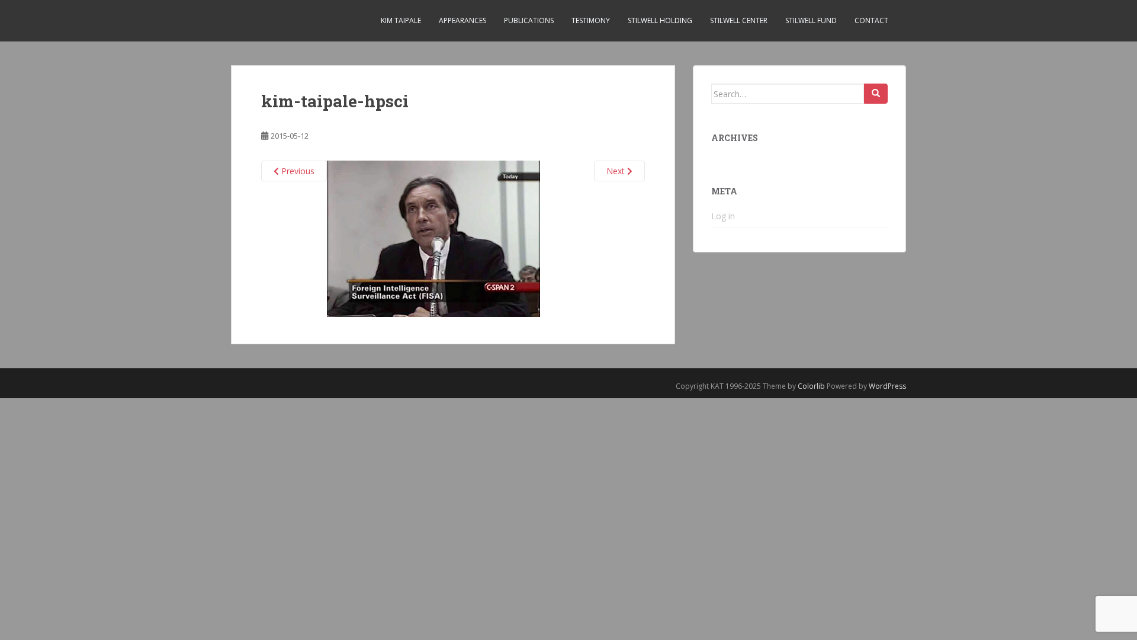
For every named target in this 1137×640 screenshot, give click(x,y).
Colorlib (811, 386)
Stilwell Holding (660, 20)
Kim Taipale (401, 20)
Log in (723, 216)
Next (616, 171)
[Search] (876, 94)
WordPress (887, 386)
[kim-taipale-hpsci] (433, 237)
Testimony (590, 20)
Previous (296, 171)
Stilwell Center (738, 20)
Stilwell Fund (811, 20)
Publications (529, 20)
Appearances (462, 20)
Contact (871, 20)
